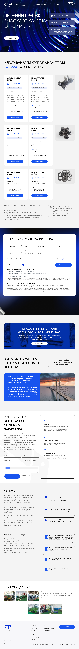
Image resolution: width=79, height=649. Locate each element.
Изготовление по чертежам (48, 644)
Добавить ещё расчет (14, 265)
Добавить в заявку (67, 259)
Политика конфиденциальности (11, 642)
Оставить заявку (12, 38)
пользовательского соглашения (29, 476)
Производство (39, 4)
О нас (61, 644)
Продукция (17, 4)
